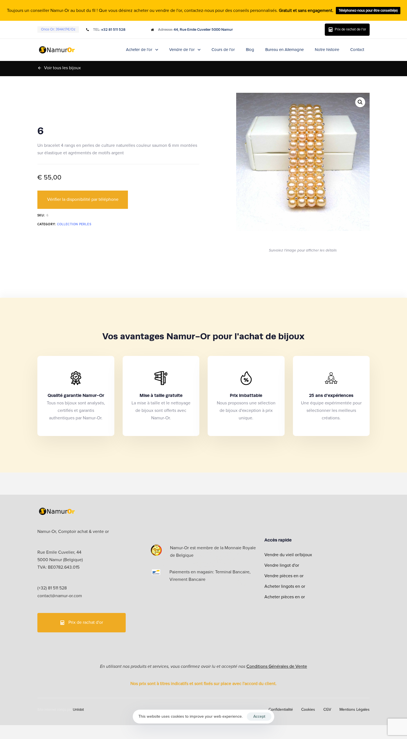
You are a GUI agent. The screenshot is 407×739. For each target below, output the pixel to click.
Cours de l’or (223, 49)
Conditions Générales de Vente (276, 666)
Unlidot (78, 709)
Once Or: (58, 29)
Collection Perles (74, 224)
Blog (250, 49)
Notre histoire (327, 49)
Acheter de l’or (139, 49)
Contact (357, 49)
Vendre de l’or (182, 49)
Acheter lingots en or (284, 586)
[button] (360, 102)
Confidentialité (281, 709)
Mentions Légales (354, 709)
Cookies (308, 709)
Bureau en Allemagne (284, 49)
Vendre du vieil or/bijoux (288, 555)
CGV (327, 709)
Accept (259, 716)
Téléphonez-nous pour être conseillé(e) (368, 10)
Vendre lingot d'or (281, 565)
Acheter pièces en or (284, 597)
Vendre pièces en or (283, 576)
